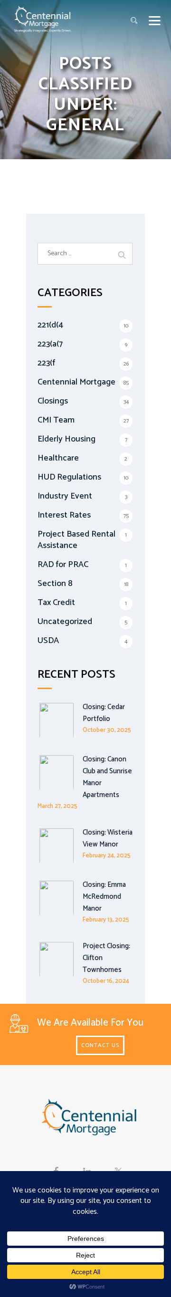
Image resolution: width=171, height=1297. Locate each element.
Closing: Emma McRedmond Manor (104, 896)
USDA (48, 641)
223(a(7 (50, 344)
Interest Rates (64, 515)
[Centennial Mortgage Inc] (42, 19)
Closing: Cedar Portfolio (104, 713)
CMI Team (56, 420)
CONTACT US (100, 1045)
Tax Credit (56, 603)
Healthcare (58, 458)
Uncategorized (65, 622)
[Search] (134, 21)
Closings (53, 401)
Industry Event (65, 496)
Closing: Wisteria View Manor (108, 838)
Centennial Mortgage (76, 382)
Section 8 (55, 583)
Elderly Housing (66, 439)
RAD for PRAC (63, 564)
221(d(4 (50, 325)
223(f (46, 363)
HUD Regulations (69, 477)
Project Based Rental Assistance (76, 540)
